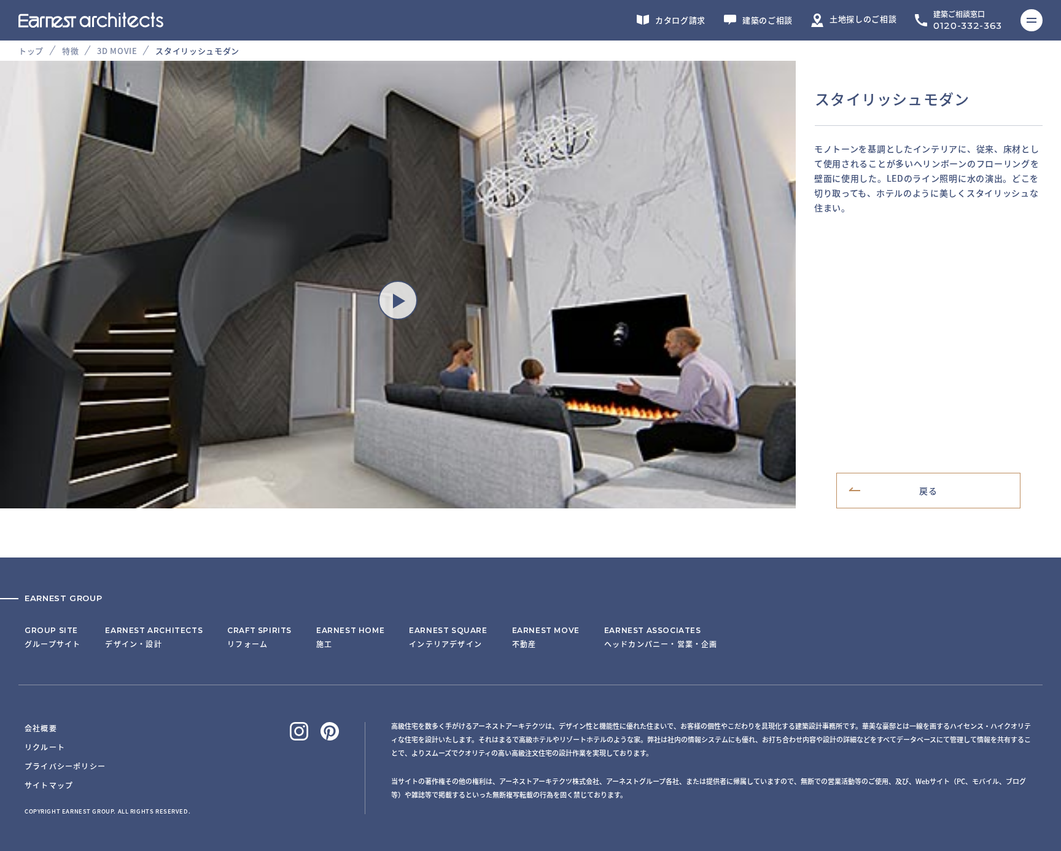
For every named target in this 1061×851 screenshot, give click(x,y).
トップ (31, 50)
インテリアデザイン (448, 637)
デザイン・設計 (154, 637)
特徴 (70, 50)
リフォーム (259, 637)
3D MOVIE (117, 50)
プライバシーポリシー (65, 766)
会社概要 (41, 728)
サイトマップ (49, 785)
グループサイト (52, 637)
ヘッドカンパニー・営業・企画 (661, 637)
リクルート (45, 747)
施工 (350, 637)
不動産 (546, 637)
